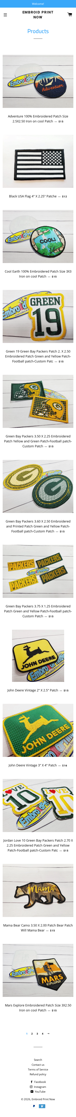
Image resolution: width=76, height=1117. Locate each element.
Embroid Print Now (38, 14)
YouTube (39, 1091)
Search (38, 1059)
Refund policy (38, 1074)
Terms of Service (38, 1069)
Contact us (38, 1064)
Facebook (40, 1082)
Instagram (39, 1087)
